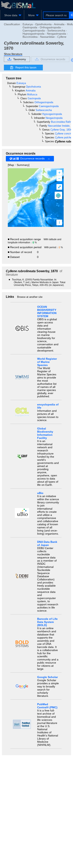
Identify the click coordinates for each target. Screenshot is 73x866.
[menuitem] (12, 15)
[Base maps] (58, 195)
